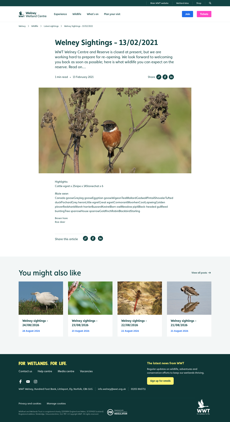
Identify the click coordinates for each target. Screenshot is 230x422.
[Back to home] (203, 407)
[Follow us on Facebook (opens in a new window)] (20, 381)
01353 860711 (138, 388)
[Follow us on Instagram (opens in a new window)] (35, 381)
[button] (158, 76)
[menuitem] (187, 14)
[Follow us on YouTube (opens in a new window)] (28, 381)
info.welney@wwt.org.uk (112, 388)
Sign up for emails (160, 380)
